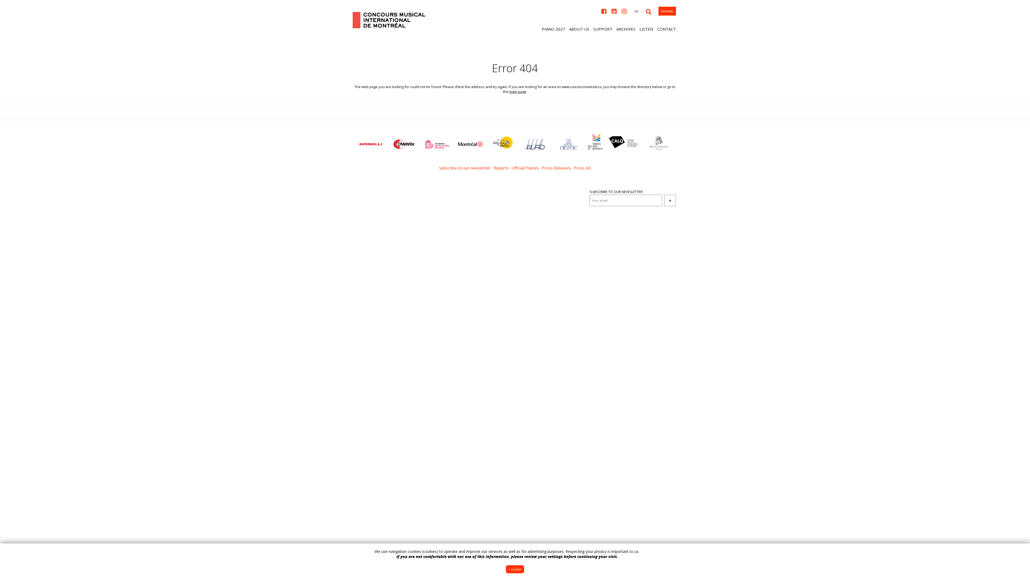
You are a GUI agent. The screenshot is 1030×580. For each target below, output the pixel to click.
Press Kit (582, 168)
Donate (667, 11)
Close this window (1022, 551)
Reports (501, 168)
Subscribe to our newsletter (465, 168)
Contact (666, 29)
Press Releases (556, 168)
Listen (646, 29)
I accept (515, 569)
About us (579, 29)
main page (517, 91)
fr (636, 11)
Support (602, 29)
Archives (625, 29)
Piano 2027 (553, 29)
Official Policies (525, 168)
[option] (370, 141)
